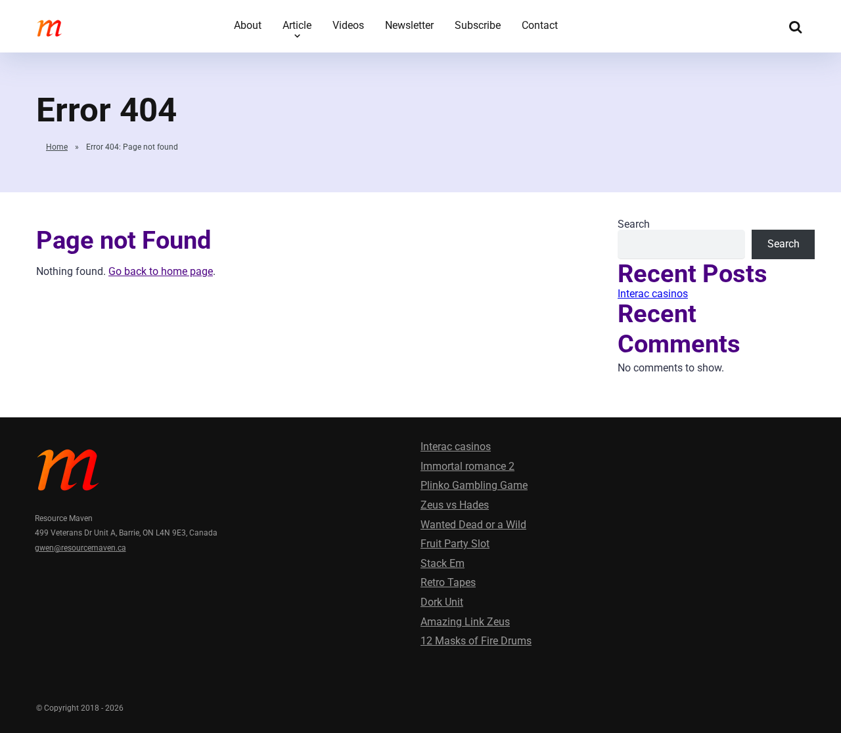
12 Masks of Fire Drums (476, 641)
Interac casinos (653, 293)
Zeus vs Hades (454, 505)
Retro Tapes (448, 582)
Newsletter (409, 25)
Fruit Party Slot (454, 543)
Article (297, 25)
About (247, 25)
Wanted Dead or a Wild (473, 524)
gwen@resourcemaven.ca (80, 548)
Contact (540, 25)
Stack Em (442, 563)
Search (634, 224)
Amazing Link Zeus (465, 622)
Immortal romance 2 (467, 466)
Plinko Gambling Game (474, 485)
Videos (348, 25)
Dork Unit (441, 602)
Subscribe (478, 25)
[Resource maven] (49, 24)
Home (57, 147)
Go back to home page (160, 271)
